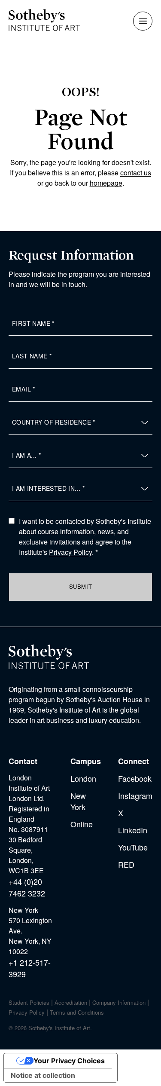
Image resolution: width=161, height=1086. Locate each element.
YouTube (133, 847)
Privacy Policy (70, 552)
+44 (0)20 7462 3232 (27, 887)
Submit (80, 586)
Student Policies (29, 1002)
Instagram (135, 795)
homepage (106, 183)
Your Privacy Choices (69, 1060)
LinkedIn (132, 829)
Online (81, 823)
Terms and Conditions (77, 1012)
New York (78, 801)
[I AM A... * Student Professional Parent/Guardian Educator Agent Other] (80, 455)
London (83, 778)
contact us (135, 172)
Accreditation (71, 1002)
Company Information (119, 1002)
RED (126, 864)
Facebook (135, 778)
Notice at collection (43, 1075)
